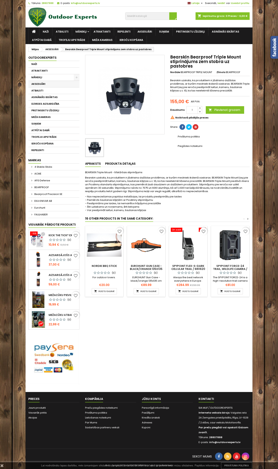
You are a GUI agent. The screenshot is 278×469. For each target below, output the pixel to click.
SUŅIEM (164, 32)
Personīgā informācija (155, 408)
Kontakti (206, 399)
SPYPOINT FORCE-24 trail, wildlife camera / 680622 (230, 269)
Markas (34, 160)
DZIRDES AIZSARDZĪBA (45, 104)
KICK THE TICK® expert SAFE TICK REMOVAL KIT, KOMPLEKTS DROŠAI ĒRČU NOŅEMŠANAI (63, 235)
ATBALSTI (62, 32)
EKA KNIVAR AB (43, 201)
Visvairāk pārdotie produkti (52, 224)
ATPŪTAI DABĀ (42, 40)
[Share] (182, 127)
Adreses (147, 422)
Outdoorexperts (42, 57)
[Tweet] (189, 127)
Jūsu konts (151, 399)
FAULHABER (41, 214)
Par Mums (91, 422)
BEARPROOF (41, 187)
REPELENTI (123, 32)
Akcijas (32, 417)
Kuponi (146, 427)
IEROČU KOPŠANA (131, 40)
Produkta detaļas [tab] (120, 163)
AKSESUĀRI (144, 32)
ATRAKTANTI (102, 32)
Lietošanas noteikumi (98, 417)
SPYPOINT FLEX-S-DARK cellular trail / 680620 (188, 267)
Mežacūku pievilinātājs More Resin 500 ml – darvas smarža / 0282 (63, 295)
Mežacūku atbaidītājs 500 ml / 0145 (63, 314)
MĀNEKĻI (81, 32)
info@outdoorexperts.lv (85, 3)
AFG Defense (42, 180)
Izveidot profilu (240, 3)
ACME (37, 173)
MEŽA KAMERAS (102, 40)
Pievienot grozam (224, 110)
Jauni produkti (37, 408)
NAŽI (46, 32)
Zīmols (221, 72)
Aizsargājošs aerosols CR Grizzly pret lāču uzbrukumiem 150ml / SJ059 (63, 255)
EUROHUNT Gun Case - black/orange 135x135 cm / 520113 (146, 269)
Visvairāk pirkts (37, 412)
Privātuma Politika (236, 465)
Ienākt (221, 3)
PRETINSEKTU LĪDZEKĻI (190, 32)
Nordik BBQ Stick (104, 266)
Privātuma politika (96, 412)
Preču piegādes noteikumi (101, 408)
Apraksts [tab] (93, 163)
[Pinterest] (195, 127)
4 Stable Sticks (43, 167)
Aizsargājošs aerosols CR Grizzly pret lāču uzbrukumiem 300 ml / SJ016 (63, 275)
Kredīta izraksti (151, 417)
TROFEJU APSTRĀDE (72, 40)
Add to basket (104, 291)
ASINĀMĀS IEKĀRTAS (225, 32)
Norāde (175, 72)
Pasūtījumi (148, 412)
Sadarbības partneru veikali (102, 427)
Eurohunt (39, 208)
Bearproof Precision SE (48, 194)
